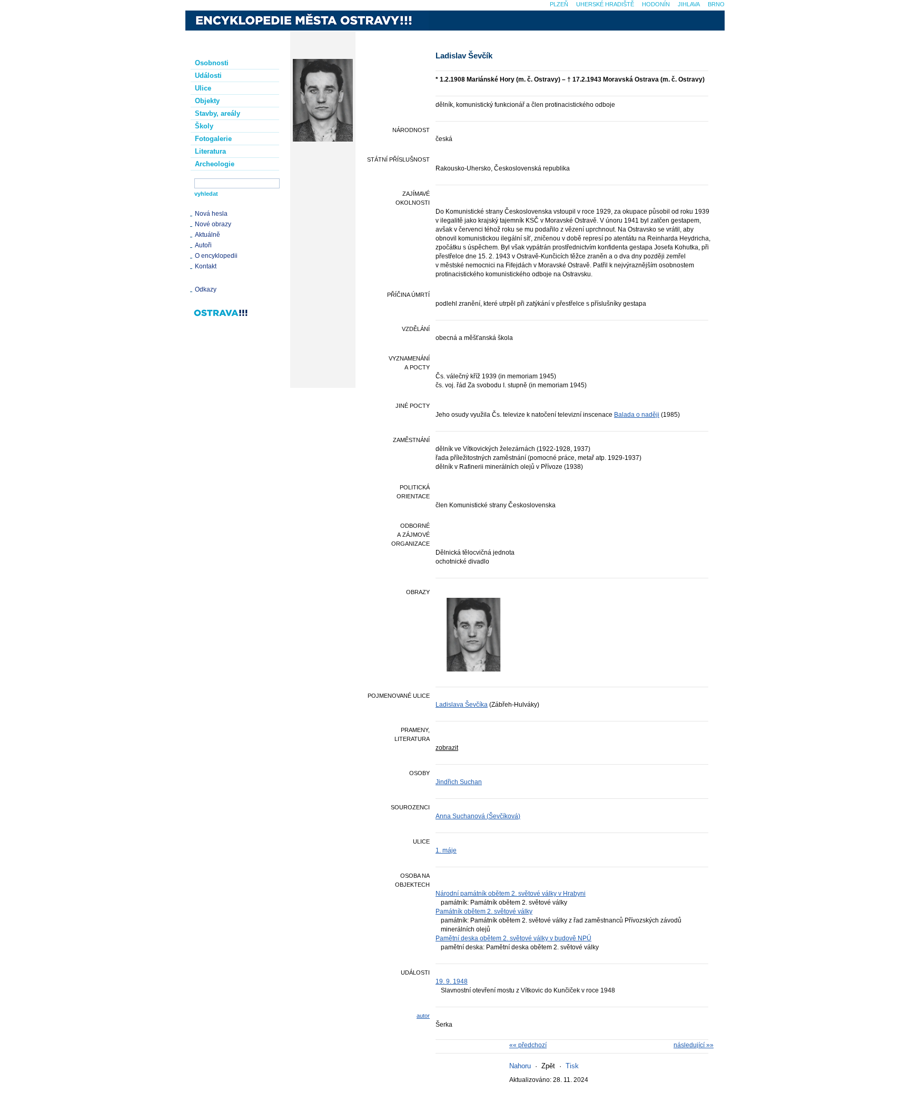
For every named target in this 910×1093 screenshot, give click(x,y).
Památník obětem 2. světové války (484, 911)
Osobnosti (212, 63)
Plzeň (559, 4)
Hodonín (656, 4)
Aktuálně (207, 234)
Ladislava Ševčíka (462, 704)
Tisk (572, 1066)
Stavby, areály (217, 113)
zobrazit (447, 747)
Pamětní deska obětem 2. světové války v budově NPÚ (513, 938)
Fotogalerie (213, 139)
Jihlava (689, 4)
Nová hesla (211, 213)
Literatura (210, 151)
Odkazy (205, 289)
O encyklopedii (216, 255)
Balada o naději (636, 414)
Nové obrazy (213, 224)
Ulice (203, 88)
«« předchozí (528, 1045)
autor (423, 1015)
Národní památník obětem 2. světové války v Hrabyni (511, 893)
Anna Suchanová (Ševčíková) (478, 816)
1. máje (446, 850)
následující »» (694, 1045)
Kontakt (205, 266)
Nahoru (520, 1066)
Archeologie (214, 164)
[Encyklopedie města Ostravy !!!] (307, 21)
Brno (716, 4)
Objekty (207, 101)
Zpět (548, 1066)
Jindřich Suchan (459, 782)
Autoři (203, 245)
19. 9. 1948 (452, 981)
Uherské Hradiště (605, 4)
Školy (204, 126)
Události (208, 75)
